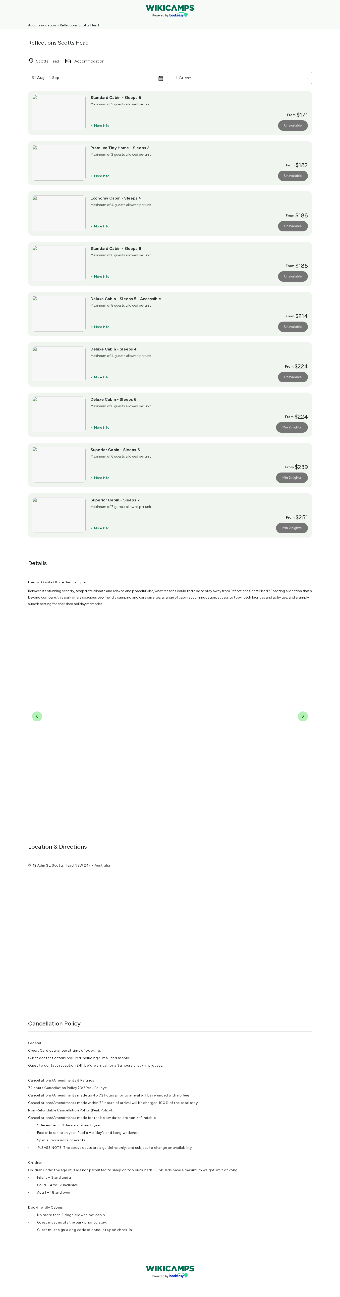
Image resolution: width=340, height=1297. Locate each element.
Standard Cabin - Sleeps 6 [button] (116, 248)
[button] (242, 78)
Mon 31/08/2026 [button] (48, 77)
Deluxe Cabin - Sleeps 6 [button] (113, 399)
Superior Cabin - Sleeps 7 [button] (115, 500)
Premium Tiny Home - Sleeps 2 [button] (120, 147)
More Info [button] (101, 126)
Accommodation (42, 25)
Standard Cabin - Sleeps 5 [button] (116, 97)
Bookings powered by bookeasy (170, 1282)
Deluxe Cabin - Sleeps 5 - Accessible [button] (126, 298)
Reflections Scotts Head (79, 25)
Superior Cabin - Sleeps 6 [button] (115, 449)
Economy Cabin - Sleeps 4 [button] (116, 198)
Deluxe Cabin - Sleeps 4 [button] (114, 349)
